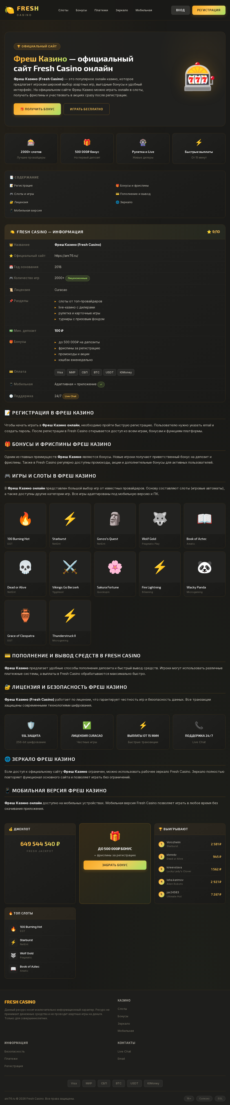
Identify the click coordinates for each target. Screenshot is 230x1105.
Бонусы (81, 10)
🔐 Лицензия (19, 202)
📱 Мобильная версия (26, 210)
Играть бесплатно (86, 109)
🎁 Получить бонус (37, 109)
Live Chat (124, 1051)
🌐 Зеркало (124, 202)
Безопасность (14, 1051)
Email (121, 1058)
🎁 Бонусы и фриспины (132, 185)
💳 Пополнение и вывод (133, 194)
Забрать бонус (115, 865)
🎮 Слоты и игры (22, 194)
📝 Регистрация (21, 185)
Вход (180, 10)
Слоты (63, 10)
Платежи (101, 10)
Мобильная (144, 10)
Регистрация (209, 10)
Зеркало (122, 10)
